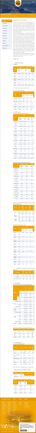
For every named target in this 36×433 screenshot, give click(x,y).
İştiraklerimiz (4, 411)
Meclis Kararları (4, 405)
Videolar (14, 410)
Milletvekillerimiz (10, 402)
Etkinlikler (14, 409)
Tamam (23, 430)
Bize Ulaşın (26, 402)
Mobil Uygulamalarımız (4, 413)
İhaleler (14, 403)
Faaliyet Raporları (20, 404)
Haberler (4, 40)
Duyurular (4, 43)
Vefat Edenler (5, 33)
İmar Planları (20, 402)
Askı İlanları (5, 48)
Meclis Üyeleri (5, 23)
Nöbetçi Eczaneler (5, 45)
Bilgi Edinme (26, 403)
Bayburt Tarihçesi (9, 411)
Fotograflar (5, 38)
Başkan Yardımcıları (3, 402)
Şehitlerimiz (9, 406)
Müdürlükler (5, 28)
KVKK (3, 410)
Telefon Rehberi (27, 405)
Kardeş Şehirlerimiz (9, 414)
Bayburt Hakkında (9, 404)
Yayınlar (14, 404)
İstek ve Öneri (26, 404)
